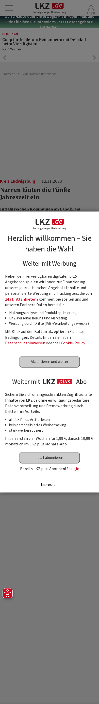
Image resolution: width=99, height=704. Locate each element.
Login (74, 469)
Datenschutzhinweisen (25, 343)
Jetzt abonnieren (49, 457)
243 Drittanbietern (21, 299)
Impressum (49, 484)
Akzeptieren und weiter (49, 361)
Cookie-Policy (73, 343)
